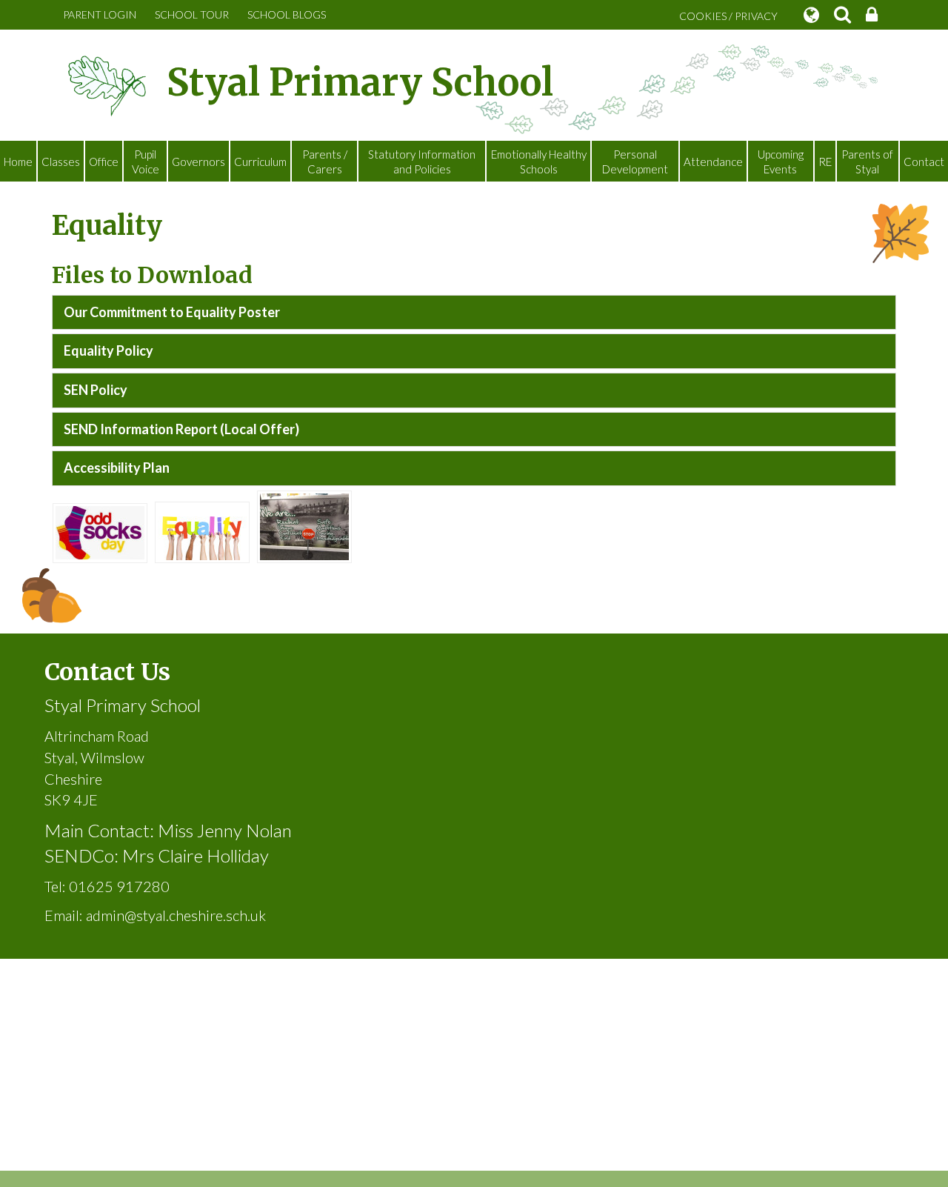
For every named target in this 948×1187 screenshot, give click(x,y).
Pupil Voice (145, 161)
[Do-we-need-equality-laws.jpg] (202, 531)
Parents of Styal (867, 161)
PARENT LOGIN (99, 14)
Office (103, 161)
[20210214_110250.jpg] (100, 532)
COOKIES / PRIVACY (728, 16)
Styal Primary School (360, 82)
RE (825, 161)
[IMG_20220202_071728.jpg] (304, 525)
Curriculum (260, 161)
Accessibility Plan (117, 467)
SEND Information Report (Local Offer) (181, 429)
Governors (198, 161)
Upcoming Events (781, 161)
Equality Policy (108, 350)
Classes (60, 161)
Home (18, 161)
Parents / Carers (324, 161)
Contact (924, 161)
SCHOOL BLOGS (286, 14)
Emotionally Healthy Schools (539, 161)
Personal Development (635, 161)
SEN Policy (95, 390)
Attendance (713, 161)
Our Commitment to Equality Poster (172, 312)
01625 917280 (119, 886)
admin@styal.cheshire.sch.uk (176, 915)
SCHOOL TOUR (192, 14)
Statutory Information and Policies (421, 161)
